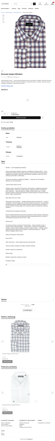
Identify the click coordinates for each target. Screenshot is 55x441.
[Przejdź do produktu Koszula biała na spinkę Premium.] (20, 387)
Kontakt (3, 434)
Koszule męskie (9, 12)
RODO (20, 425)
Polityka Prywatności (24, 422)
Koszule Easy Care (17, 12)
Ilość (2, 111)
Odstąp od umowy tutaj (25, 427)
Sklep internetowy (26, 439)
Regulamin (21, 424)
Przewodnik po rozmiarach (44, 422)
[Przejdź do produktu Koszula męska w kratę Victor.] (20, 336)
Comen (2, 12)
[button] (34, 4)
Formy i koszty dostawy (6, 425)
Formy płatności (5, 424)
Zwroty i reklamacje (5, 422)
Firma (2, 433)
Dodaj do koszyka (21, 117)
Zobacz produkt (7, 361)
